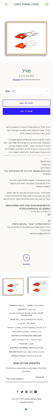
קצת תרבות (36, 340)
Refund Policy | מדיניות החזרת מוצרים (26, 352)
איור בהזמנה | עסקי (20, 340)
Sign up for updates (26, 363)
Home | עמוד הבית (35, 305)
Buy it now (27, 111)
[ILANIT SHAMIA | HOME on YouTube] (35, 392)
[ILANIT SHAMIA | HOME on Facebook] (17, 392)
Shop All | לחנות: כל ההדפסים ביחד (26, 319)
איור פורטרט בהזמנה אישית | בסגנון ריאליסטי (26, 328)
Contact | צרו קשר (26, 309)
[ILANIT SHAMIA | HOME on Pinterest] (26, 392)
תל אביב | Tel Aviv (26, 323)
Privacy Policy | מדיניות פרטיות (26, 356)
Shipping (16, 79)
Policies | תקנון (26, 344)
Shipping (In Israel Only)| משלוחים (26, 348)
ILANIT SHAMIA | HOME (26, 4)
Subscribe (39, 377)
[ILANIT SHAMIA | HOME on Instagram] (31, 392)
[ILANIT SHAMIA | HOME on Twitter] (22, 392)
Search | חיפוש (17, 305)
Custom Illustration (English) (26, 336)
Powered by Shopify (26, 402)
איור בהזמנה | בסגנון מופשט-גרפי (26, 332)
